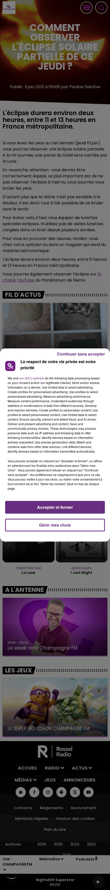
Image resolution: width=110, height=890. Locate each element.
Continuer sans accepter (81, 354)
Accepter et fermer (55, 507)
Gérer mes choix (55, 525)
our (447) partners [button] (31, 378)
